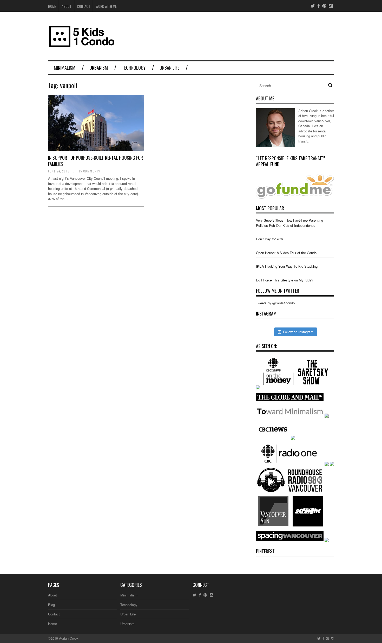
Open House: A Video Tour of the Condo (286, 252)
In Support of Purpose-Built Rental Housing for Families (95, 160)
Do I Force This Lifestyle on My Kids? (284, 280)
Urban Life (169, 67)
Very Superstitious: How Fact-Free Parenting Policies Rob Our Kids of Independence (289, 223)
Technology (134, 67)
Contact (83, 6)
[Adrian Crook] (275, 145)
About (66, 6)
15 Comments (89, 171)
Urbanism (98, 67)
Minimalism (64, 67)
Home (52, 6)
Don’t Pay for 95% (270, 238)
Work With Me (106, 6)
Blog (51, 604)
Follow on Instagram (298, 331)
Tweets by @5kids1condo (275, 302)
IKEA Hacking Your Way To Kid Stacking (287, 266)
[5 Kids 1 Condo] (82, 45)
